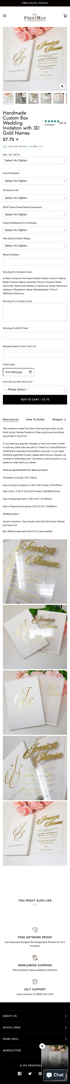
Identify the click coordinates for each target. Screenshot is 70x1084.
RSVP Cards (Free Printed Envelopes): (22, 207)
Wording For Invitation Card (17, 301)
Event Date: (9, 364)
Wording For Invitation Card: (17, 272)
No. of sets (11, 154)
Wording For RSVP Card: (15, 328)
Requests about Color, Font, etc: (20, 346)
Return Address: (11, 254)
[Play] (35, 59)
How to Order (35, 419)
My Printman (33, 1065)
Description (11, 419)
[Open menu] (8, 15)
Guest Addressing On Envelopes (20, 222)
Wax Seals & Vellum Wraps (16, 238)
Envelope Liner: (11, 190)
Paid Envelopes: (11, 173)
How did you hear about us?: (18, 381)
